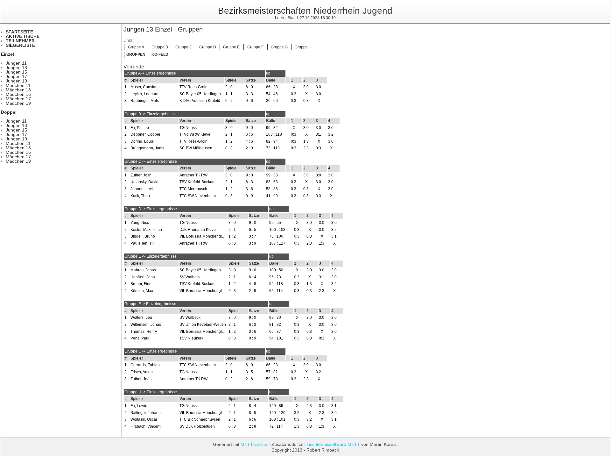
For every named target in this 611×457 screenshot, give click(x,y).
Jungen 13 (16, 67)
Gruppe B (159, 47)
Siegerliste (20, 45)
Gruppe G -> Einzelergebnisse (150, 351)
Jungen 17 (16, 76)
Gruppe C (183, 47)
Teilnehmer (20, 40)
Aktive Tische (22, 36)
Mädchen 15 (18, 94)
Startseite (19, 31)
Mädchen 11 (18, 85)
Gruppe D (207, 47)
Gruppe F (255, 47)
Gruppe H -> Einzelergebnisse (150, 392)
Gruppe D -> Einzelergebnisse (150, 209)
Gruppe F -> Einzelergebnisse (150, 304)
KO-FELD (159, 54)
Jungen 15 (16, 72)
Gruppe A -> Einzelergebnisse (150, 73)
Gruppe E (231, 47)
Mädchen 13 (18, 89)
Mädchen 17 (18, 98)
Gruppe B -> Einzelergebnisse (150, 114)
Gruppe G (279, 47)
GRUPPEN (135, 54)
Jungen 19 (16, 80)
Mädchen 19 (18, 103)
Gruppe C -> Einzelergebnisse (150, 161)
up (268, 73)
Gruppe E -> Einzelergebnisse (150, 256)
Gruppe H (303, 47)
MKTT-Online (254, 444)
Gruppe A (136, 47)
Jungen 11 (16, 63)
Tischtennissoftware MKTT (333, 444)
